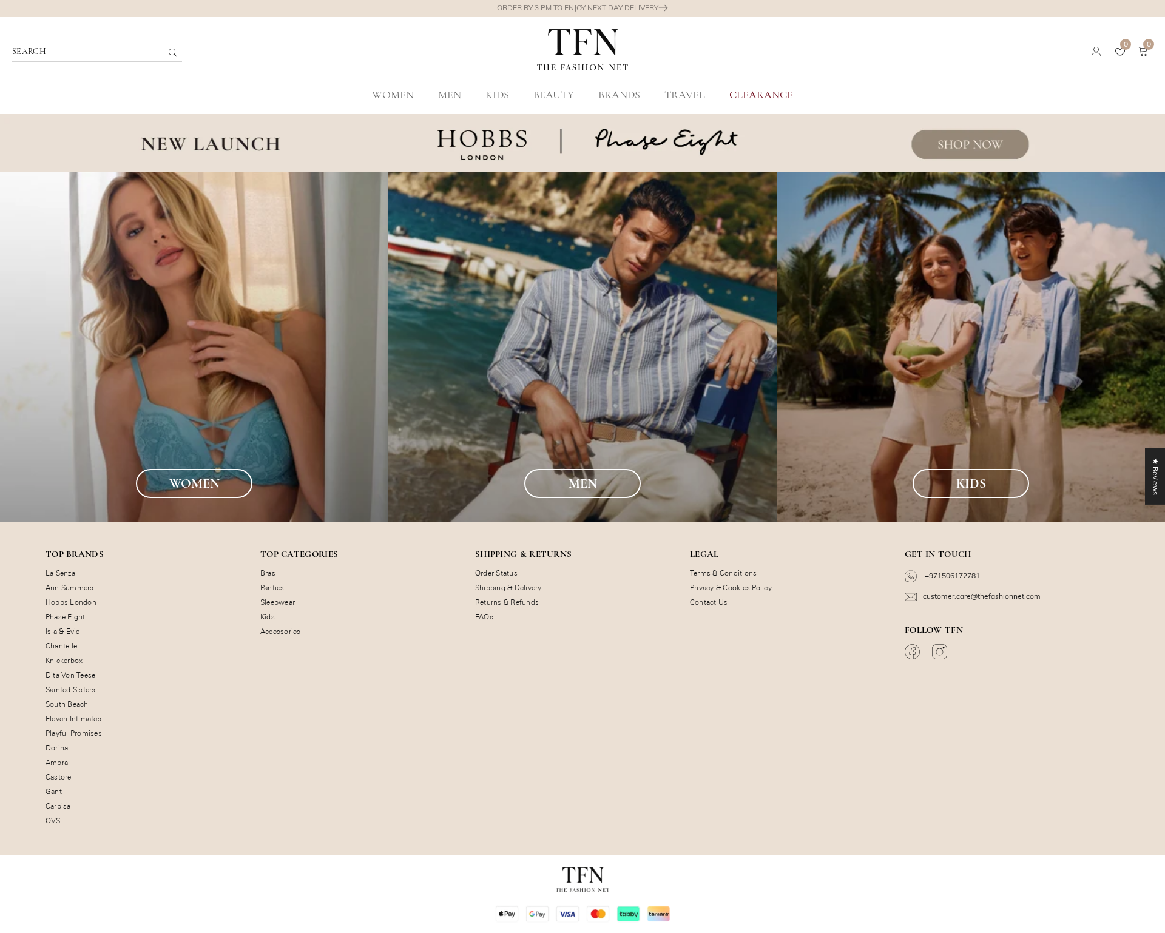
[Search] (202, 52)
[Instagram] (941, 651)
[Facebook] (914, 651)
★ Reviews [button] (1155, 476)
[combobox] (87, 51)
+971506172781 (951, 575)
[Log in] (1096, 52)
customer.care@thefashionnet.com (982, 596)
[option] (582, 8)
